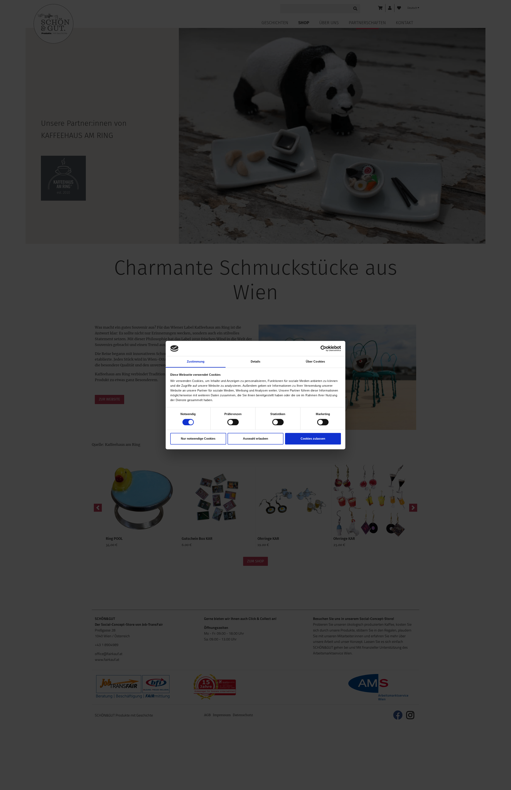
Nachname (224, 120)
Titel (219, 86)
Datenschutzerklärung (243, 220)
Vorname (223, 103)
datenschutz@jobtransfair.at (238, 194)
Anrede (221, 68)
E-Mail (222, 137)
